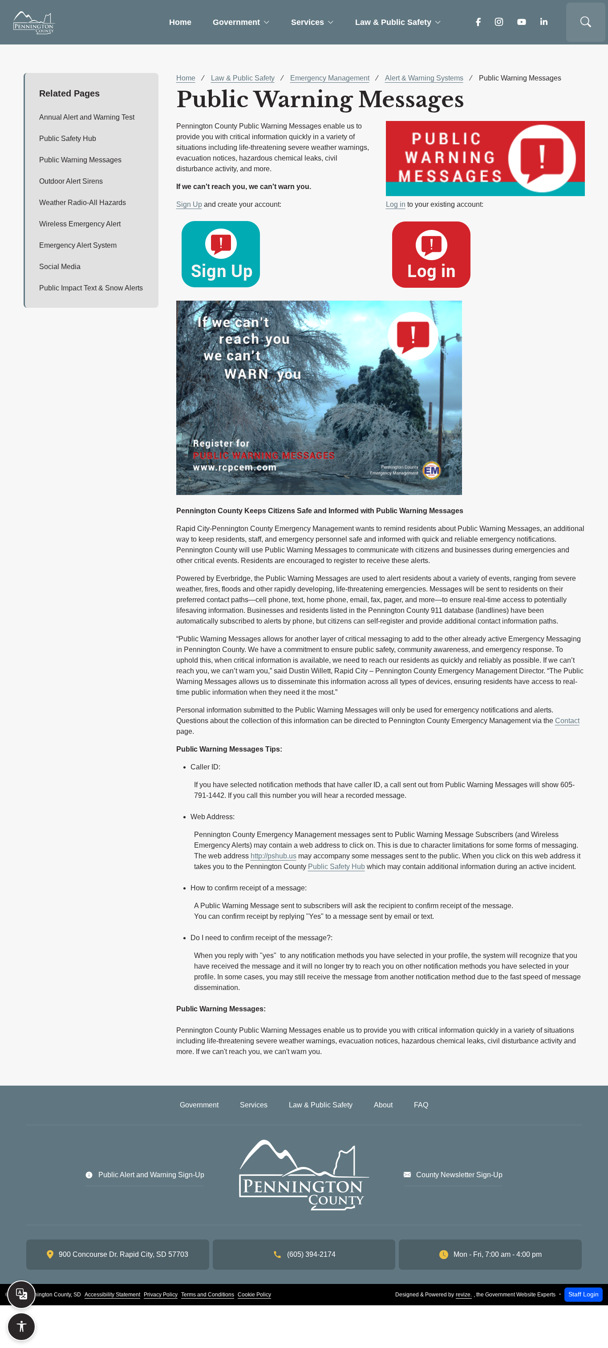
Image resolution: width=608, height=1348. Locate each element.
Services (307, 22)
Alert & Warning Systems (424, 78)
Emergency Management (329, 78)
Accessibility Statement (112, 1295)
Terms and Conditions (207, 1295)
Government (236, 22)
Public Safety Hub (67, 138)
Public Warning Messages (80, 160)
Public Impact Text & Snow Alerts (91, 288)
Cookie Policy (254, 1295)
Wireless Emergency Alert (80, 224)
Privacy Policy (161, 1295)
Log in (395, 204)
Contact (567, 720)
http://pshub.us (273, 856)
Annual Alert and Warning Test (86, 117)
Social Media (60, 266)
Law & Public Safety (393, 22)
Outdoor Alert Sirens (71, 181)
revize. (464, 1295)
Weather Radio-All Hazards (82, 202)
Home (180, 22)
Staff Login (583, 1294)
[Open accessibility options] (21, 1326)
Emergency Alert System (78, 245)
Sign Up (189, 204)
